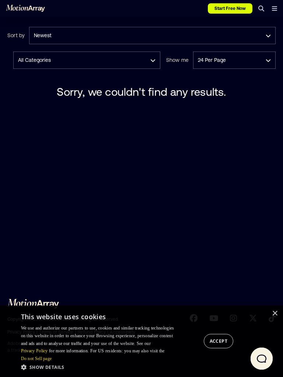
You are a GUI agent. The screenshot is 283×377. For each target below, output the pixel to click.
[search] (261, 8)
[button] (100, 367)
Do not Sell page (36, 358)
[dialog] (141, 341)
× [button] (274, 313)
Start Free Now (230, 8)
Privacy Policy (34, 350)
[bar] (274, 8)
